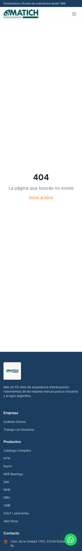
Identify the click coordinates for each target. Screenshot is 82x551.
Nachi (7, 466)
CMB (6, 505)
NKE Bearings (13, 474)
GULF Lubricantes (16, 513)
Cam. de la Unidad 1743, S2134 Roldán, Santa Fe (43, 543)
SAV (6, 482)
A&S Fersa (10, 521)
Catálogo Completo (17, 450)
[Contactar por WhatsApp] (71, 540)
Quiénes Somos (14, 421)
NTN (6, 458)
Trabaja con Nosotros (18, 429)
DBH (6, 497)
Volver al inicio (41, 197)
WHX (6, 489)
